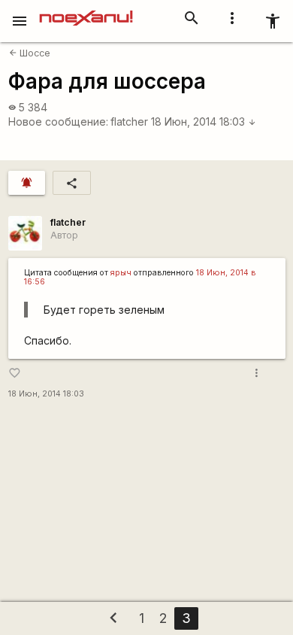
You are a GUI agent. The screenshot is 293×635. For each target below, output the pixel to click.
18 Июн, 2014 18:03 (203, 121)
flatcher (129, 121)
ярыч (120, 273)
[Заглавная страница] (86, 10)
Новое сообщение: (58, 121)
